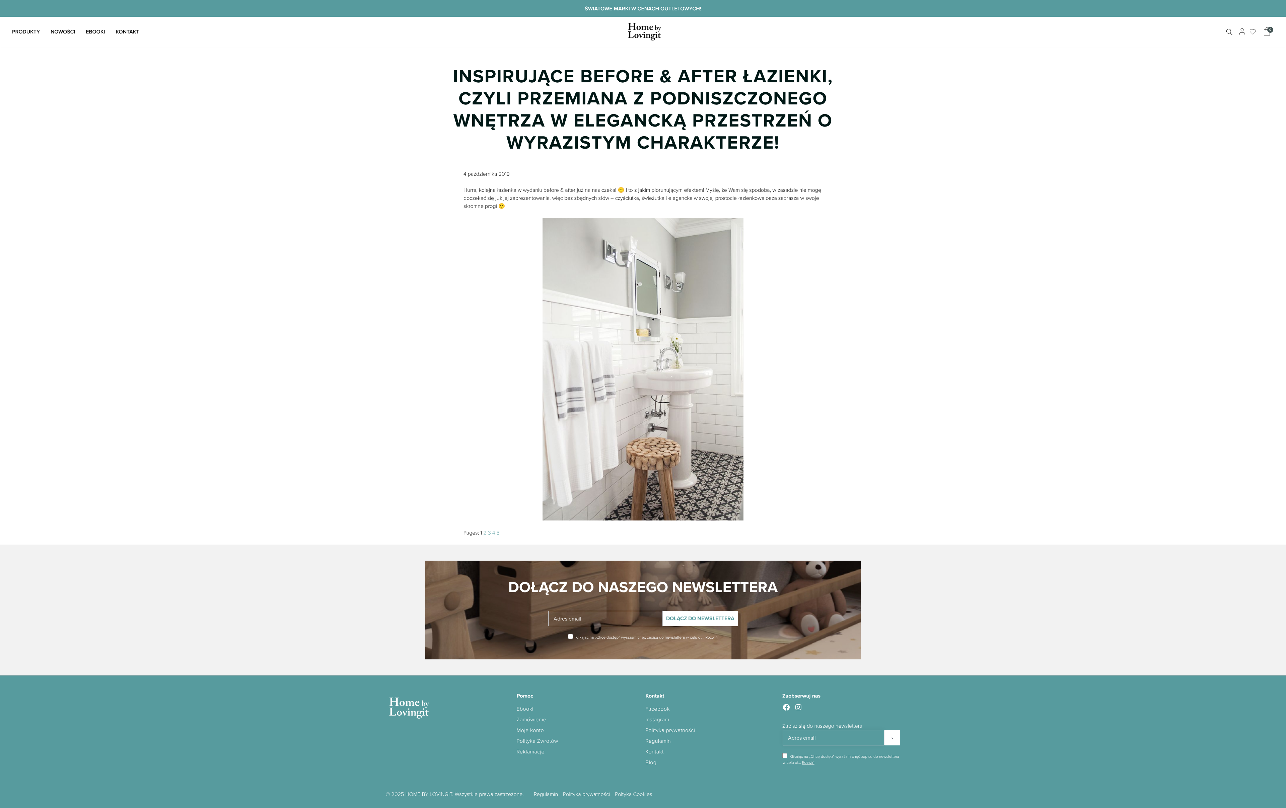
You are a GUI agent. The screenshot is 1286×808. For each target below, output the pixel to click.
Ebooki (95, 31)
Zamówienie (532, 719)
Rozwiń (711, 637)
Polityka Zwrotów (537, 740)
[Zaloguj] (1241, 32)
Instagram (657, 719)
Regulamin (658, 740)
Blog (650, 762)
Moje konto (530, 730)
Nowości (63, 31)
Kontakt (127, 31)
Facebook (657, 708)
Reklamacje (531, 751)
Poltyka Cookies (633, 794)
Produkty (26, 31)
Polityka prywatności (670, 730)
